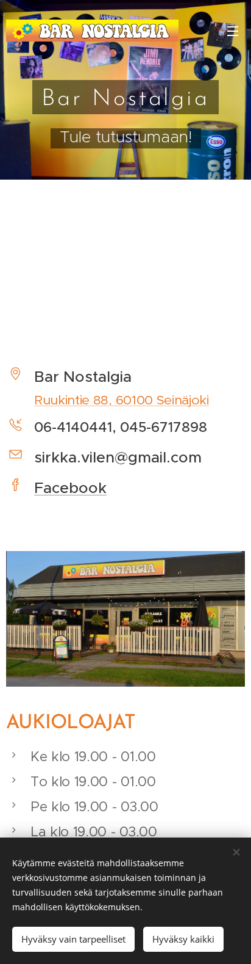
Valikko (233, 30)
